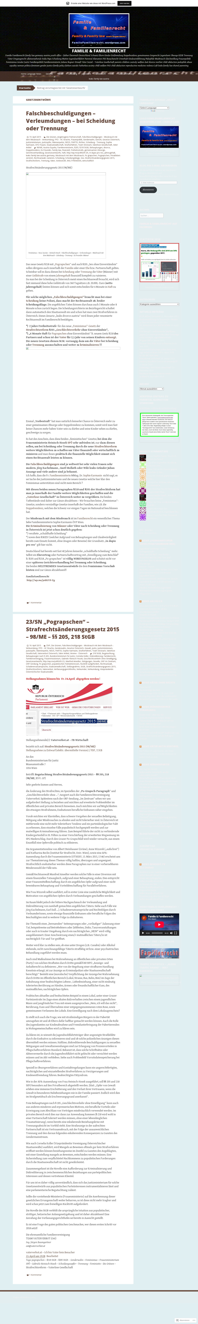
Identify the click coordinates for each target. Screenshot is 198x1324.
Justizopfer (46, 142)
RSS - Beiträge (146, 530)
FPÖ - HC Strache (62, 139)
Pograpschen (103, 155)
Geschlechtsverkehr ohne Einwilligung (100, 658)
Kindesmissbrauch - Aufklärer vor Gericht (159, 579)
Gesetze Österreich (111, 139)
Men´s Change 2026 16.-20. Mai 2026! (156, 693)
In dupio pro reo (96, 152)
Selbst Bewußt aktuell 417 (152, 881)
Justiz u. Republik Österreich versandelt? (158, 361)
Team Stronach (85, 145)
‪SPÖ (70, 442)
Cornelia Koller (82, 656)
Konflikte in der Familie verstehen (155, 872)
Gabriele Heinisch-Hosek (72, 658)
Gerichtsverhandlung (35, 152)
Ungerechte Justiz (148, 890)
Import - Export (147, 566)
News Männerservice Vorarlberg (155, 708)
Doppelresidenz (33, 150)
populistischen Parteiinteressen (65, 664)
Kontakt (143, 739)
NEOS (67, 142)
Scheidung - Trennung (95, 142)
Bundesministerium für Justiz (62, 656)
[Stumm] (171, 933)
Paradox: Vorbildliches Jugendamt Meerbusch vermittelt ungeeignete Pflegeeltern (156, 591)
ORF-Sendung (32, 664)
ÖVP (48, 645)
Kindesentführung (126, 73)
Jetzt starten (124, 3)
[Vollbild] (175, 933)
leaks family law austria (99, 78)
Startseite (25, 87)
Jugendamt (86, 73)
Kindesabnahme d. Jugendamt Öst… (163, 512)
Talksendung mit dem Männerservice (156, 721)
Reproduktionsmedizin (148, 73)
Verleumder (82, 669)
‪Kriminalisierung (41, 526)
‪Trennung (86, 271)
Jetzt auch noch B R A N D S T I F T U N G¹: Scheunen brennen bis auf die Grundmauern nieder (159, 609)
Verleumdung (93, 669)
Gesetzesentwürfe (53, 152)
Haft (64, 152)
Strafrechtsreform (34, 669)
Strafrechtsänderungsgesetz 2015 (99, 158)
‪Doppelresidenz (34, 508)
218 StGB (97, 653)
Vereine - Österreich (78, 653)
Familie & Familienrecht (99, 51)
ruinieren (50, 158)
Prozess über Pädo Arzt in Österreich (157, 343)
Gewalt (165, 73)
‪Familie (69, 268)
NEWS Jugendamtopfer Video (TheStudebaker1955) (157, 542)
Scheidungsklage (72, 158)
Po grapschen (91, 155)
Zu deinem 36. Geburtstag (151, 630)
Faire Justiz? (145, 687)
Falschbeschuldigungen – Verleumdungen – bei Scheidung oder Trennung (70, 121)
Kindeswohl (101, 73)
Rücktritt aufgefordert (89, 664)
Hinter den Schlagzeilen (151, 878)
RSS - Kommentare (148, 533)
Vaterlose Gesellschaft (102, 145)
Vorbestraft (61, 160)
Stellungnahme (73, 666)
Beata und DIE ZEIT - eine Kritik (154, 554)
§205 (76, 147)
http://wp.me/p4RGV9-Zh (77, 152)
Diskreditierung (96, 656)
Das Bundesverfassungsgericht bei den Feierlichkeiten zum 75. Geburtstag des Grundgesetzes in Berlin (158, 657)
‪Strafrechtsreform (105, 446)
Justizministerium (33, 142)
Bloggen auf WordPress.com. (24, 1297)
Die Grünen (51, 137)
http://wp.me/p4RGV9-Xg (41, 580)
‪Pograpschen (62, 264)
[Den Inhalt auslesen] (140, 540)
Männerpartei (58, 142)
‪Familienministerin (65, 147)
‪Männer (62, 526)
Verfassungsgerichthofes (65, 669)
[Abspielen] (143, 933)
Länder (61, 73)
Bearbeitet (52, 1256)
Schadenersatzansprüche (37, 666)
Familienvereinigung (34, 658)
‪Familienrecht (85, 518)
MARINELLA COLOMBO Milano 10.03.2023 (159, 569)
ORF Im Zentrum (108, 661)
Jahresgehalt (109, 152)
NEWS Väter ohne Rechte (158, 682)
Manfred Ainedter (73, 661)
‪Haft (110, 287)
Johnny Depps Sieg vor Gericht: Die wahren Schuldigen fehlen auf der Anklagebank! (156, 793)
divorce (107, 147)
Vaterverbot (48, 669)
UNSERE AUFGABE (148, 615)
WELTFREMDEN (74, 160)
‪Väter (99, 271)
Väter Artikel (64, 653)
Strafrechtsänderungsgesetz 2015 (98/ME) (70, 746)
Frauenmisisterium (52, 658)
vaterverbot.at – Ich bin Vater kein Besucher (50, 1252)
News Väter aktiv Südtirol (160, 746)
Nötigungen (87, 661)
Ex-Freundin (46, 150)
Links (175, 73)
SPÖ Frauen (40, 145)
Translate (160, 111)
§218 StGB (84, 147)
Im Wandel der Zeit (148, 884)
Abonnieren (148, 189)
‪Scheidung (68, 271)
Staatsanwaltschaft (55, 145)
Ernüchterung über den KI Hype (154, 896)
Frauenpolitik (76, 139)
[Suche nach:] (152, 215)
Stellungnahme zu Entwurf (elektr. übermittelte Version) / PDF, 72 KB (64, 750)
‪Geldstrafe (38, 275)
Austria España (49, 147)
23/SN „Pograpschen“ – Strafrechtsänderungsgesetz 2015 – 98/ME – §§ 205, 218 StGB (72, 629)
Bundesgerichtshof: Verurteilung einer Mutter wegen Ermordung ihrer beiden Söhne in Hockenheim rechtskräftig (158, 648)
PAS (112, 73)
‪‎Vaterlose (33, 497)
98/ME (39, 147)
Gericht (98, 139)
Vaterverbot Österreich (48, 653)
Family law (56, 150)
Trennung (45, 160)
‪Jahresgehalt (63, 275)
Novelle (96, 661)
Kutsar (150, 502)
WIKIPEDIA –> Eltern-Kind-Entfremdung (158, 408)
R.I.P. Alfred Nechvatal (150, 316)
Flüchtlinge (145, 564)
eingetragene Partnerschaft (69, 137)
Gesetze (49, 73)
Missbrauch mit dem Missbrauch (69, 155)
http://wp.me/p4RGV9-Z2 (54, 661)
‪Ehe (88, 268)
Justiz (94, 648)
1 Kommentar (35, 602)
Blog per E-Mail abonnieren (158, 165)
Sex (82, 158)
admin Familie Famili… (157, 456)
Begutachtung (108, 653)
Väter (52, 160)
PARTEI (74, 142)
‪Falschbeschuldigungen (45, 464)
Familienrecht (109, 656)
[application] (159, 924)
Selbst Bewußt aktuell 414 (152, 899)
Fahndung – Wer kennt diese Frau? (156, 367)
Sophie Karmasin (70, 650)
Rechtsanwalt (40, 158)
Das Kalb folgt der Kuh (150, 690)
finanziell (66, 150)
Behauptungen (96, 147)
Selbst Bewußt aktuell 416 (152, 887)
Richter (82, 142)
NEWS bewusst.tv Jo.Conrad (152, 866)
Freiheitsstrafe (77, 150)
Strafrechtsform (33, 160)
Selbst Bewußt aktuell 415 (152, 893)
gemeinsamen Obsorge (94, 150)
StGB (83, 666)
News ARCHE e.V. (152, 601)
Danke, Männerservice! (150, 724)
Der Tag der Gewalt (148, 769)
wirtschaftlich (88, 160)
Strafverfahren (71, 145)
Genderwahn (88, 139)
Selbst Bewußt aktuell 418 (152, 875)
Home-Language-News (31, 73)
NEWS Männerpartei (155, 764)
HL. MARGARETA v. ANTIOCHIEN (155, 325)
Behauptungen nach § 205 (37, 656)
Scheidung (72, 73)
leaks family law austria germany (40, 155)
